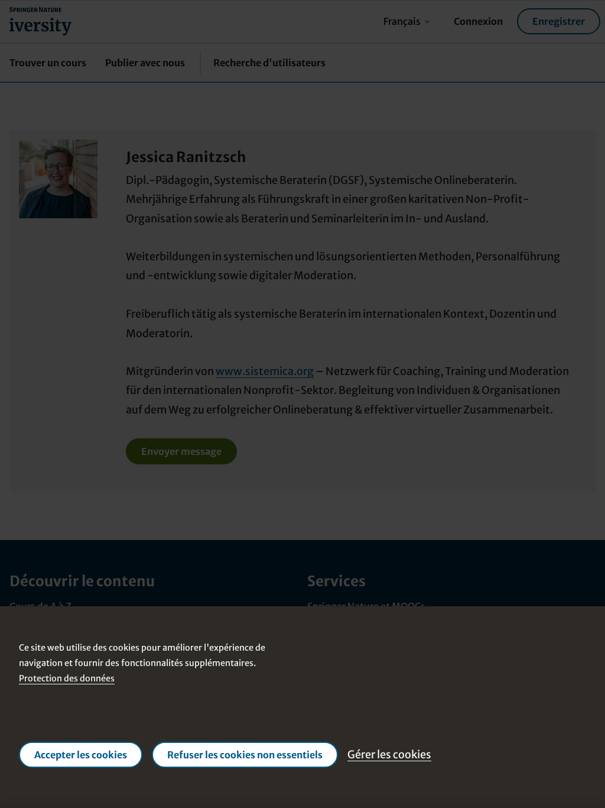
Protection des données (67, 678)
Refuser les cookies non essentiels (245, 755)
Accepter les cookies (80, 755)
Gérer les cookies (389, 754)
